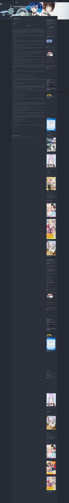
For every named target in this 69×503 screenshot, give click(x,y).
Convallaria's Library (24, 6)
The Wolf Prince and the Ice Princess (51, 218)
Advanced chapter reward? (50, 62)
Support (25, 1)
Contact (39, 1)
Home (13, 1)
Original (21, 1)
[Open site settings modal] (56, 1)
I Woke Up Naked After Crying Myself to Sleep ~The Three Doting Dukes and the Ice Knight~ (51, 197)
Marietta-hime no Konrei (49, 444)
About (35, 1)
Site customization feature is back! (51, 265)
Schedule (29, 1)
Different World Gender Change (50, 443)
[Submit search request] (55, 18)
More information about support (50, 60)
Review (32, 1)
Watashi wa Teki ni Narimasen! (50, 195)
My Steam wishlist (49, 318)
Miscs (41, 1)
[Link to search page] (54, 1)
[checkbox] (55, 1)
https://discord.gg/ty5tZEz (50, 280)
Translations (16, 1)
